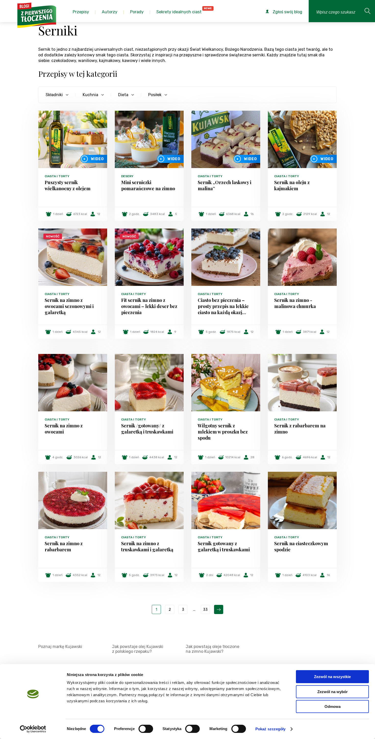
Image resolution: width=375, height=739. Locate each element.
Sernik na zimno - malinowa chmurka (295, 303)
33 (205, 609)
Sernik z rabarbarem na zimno (300, 429)
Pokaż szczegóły (270, 729)
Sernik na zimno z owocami (64, 429)
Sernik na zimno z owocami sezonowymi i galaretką (69, 306)
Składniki (54, 94)
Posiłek (154, 94)
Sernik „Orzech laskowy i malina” (224, 185)
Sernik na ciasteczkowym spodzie (301, 546)
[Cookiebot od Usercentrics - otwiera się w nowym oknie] (33, 729)
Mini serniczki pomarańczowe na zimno (148, 185)
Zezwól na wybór (332, 692)
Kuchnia (90, 94)
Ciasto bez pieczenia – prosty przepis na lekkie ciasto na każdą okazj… (223, 306)
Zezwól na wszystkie (332, 676)
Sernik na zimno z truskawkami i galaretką (147, 546)
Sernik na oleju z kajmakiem (292, 185)
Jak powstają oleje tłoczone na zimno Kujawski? (212, 649)
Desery (127, 176)
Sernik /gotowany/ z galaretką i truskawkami (147, 429)
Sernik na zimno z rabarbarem (64, 546)
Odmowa (332, 706)
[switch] (146, 729)
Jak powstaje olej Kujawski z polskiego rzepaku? (137, 649)
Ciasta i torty (57, 176)
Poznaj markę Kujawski (60, 646)
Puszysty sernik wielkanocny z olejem (68, 185)
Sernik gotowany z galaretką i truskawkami (224, 546)
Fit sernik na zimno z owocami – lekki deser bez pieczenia (149, 306)
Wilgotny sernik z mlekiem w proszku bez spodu (223, 432)
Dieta (123, 94)
